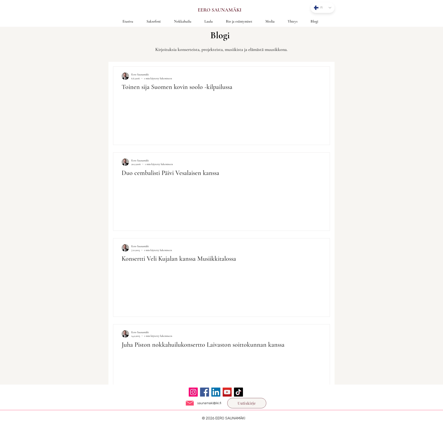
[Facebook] (204, 392)
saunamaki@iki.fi (209, 403)
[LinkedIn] (215, 392)
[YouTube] (227, 392)
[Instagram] (193, 392)
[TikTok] (238, 392)
